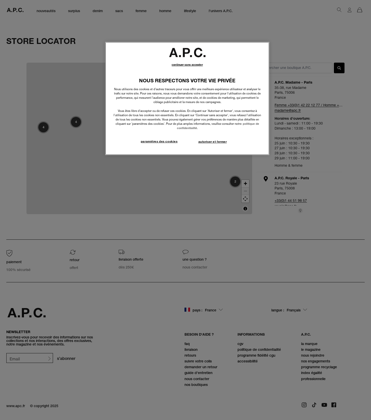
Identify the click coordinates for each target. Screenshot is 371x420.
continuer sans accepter (187, 64)
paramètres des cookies (159, 141)
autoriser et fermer (212, 141)
